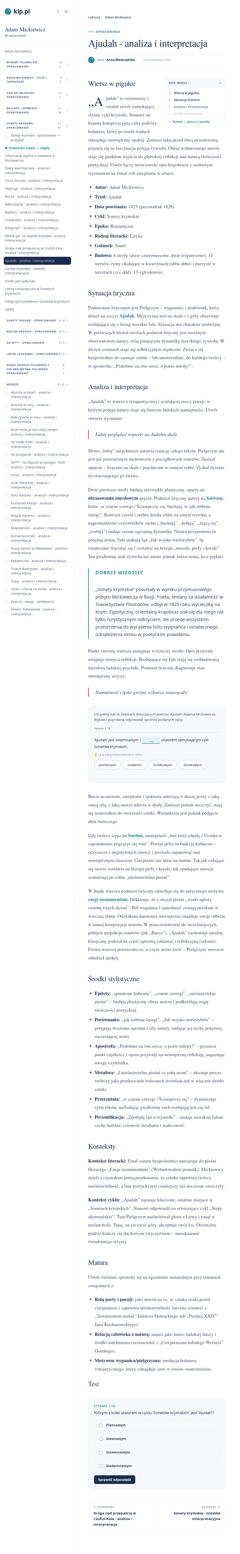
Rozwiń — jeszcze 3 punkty (191, 122)
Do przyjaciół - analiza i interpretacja (39, 454)
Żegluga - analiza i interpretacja (30, 188)
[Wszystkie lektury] (58, 11)
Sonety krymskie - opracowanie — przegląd (35, 137)
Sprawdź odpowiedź (114, 1479)
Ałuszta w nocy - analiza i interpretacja (30, 407)
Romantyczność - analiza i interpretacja (31, 538)
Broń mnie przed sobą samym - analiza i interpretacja (35, 431)
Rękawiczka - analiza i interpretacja (38, 561)
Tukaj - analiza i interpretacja (33, 581)
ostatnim (135, 764)
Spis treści (178, 83)
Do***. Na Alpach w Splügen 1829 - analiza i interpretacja (39, 464)
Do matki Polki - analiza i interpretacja (30, 444)
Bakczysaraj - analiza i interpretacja (33, 204)
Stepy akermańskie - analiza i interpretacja (28, 170)
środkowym (162, 764)
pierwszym (107, 764)
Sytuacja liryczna (187, 100)
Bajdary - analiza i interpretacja (29, 212)
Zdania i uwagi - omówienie (32, 601)
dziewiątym (193, 764)
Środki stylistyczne (188, 114)
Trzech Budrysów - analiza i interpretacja (32, 571)
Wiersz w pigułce (186, 93)
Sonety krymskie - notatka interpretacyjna (25, 271)
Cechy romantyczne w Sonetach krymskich (30, 291)
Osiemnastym (118, 1452)
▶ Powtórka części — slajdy (27, 148)
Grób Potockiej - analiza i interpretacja (30, 485)
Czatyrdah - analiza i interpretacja (31, 220)
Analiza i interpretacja (191, 107)
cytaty (9, 309)
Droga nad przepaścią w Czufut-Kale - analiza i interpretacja (34, 250)
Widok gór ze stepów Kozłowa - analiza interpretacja (35, 238)
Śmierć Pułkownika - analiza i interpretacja (33, 611)
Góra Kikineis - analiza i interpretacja (40, 495)
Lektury (94, 17)
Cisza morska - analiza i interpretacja (34, 180)
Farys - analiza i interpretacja (33, 475)
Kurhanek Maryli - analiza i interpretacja (32, 505)
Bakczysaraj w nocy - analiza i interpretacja (34, 419)
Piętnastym (116, 1425)
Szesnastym (116, 1438)
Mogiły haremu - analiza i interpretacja (31, 517)
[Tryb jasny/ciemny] (66, 11)
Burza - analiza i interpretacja (28, 196)
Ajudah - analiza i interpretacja (29, 260)
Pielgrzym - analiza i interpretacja (31, 228)
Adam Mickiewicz (18, 51)
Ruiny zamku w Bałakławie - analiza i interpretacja (39, 550)
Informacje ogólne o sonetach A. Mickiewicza (30, 158)
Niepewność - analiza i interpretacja (39, 528)
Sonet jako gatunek (20, 281)
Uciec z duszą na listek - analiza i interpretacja (36, 591)
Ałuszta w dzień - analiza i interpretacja (31, 394)
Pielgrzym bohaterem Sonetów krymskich (37, 301)
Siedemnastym (119, 1465)
